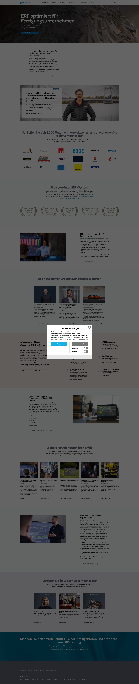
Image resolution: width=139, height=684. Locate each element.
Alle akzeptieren (59, 344)
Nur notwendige (80, 344)
